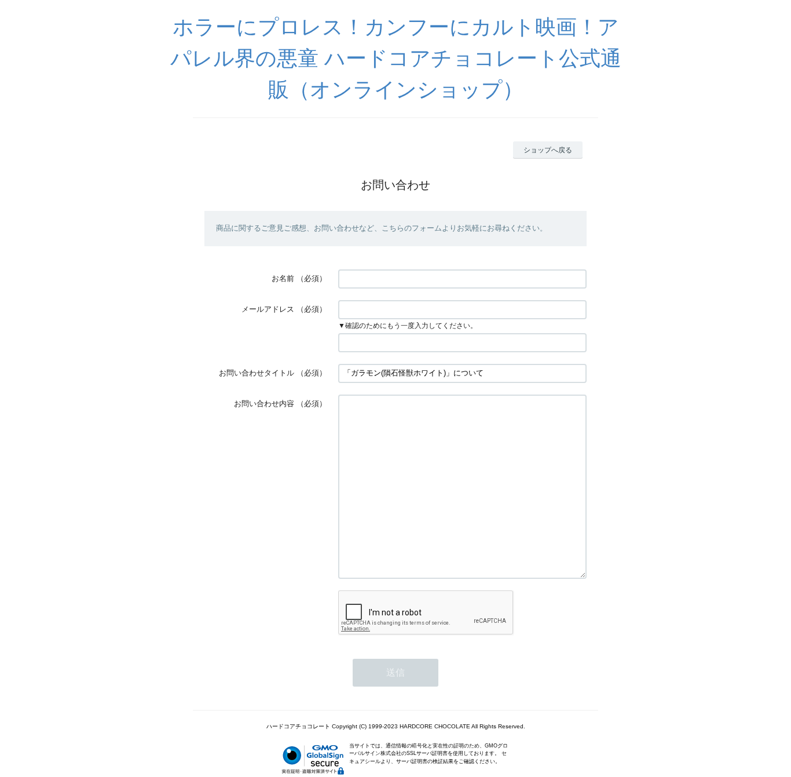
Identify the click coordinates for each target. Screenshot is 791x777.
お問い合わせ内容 (264, 403)
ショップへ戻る (547, 150)
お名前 (283, 278)
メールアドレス (267, 309)
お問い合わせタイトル (256, 373)
